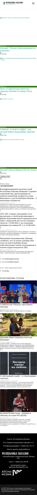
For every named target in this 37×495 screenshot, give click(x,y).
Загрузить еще (5, 176)
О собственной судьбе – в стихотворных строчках (18, 377)
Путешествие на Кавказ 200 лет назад (18, 169)
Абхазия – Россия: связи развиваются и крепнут (18, 49)
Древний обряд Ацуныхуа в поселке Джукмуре (16, 338)
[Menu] (33, 3)
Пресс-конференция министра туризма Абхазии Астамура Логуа (16, 89)
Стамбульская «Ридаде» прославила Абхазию (16, 305)
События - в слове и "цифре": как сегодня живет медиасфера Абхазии (17, 130)
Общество (3, 46)
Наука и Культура (13, 309)
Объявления (11, 203)
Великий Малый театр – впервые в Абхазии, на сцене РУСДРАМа (15, 414)
